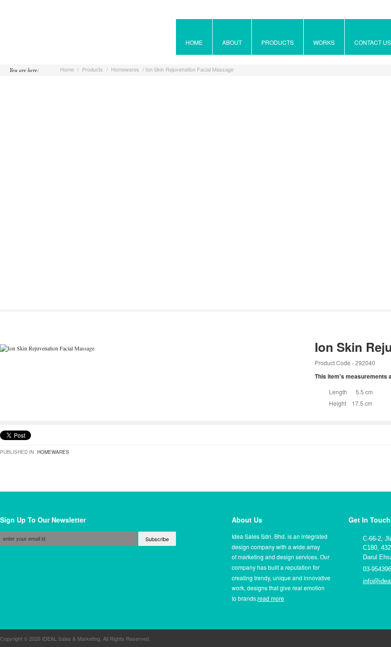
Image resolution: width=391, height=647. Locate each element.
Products (92, 69)
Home (67, 69)
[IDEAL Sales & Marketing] (43, 38)
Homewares (125, 69)
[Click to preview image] (47, 348)
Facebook (356, 608)
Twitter (373, 608)
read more (270, 598)
